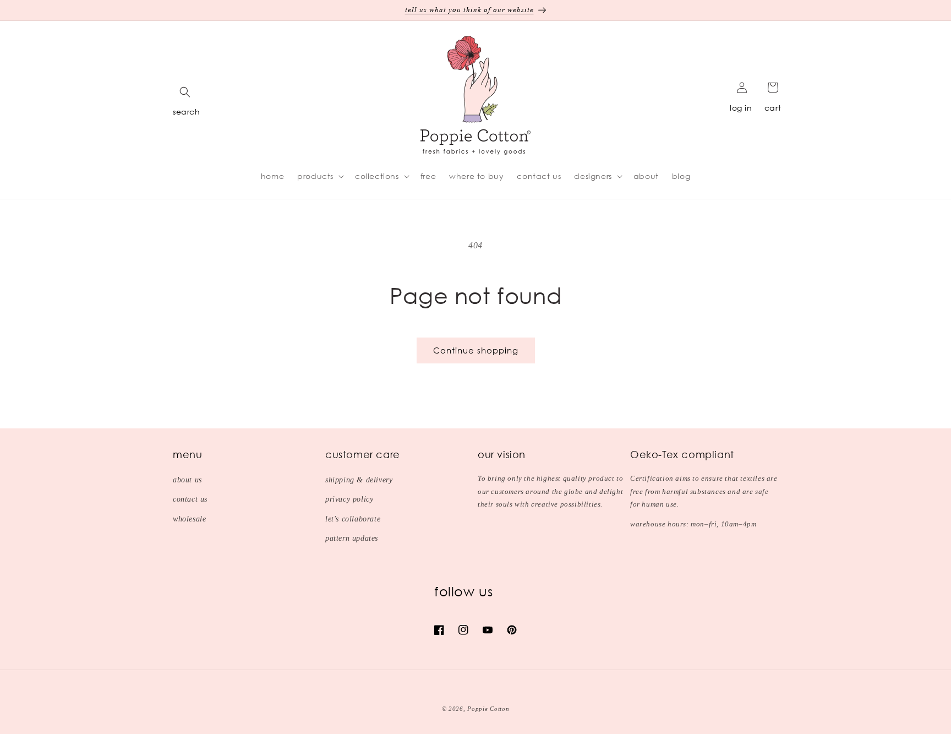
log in (741, 107)
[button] (185, 92)
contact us (190, 499)
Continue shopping (475, 350)
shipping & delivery (358, 480)
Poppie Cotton (488, 708)
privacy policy (349, 499)
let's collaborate (352, 519)
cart (772, 107)
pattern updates (351, 538)
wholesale (189, 519)
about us (187, 480)
